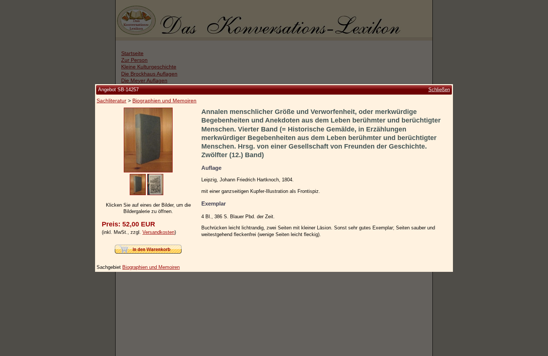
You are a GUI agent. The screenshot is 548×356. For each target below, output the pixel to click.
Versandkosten (158, 232)
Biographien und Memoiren (164, 101)
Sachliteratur (111, 101)
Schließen (439, 89)
